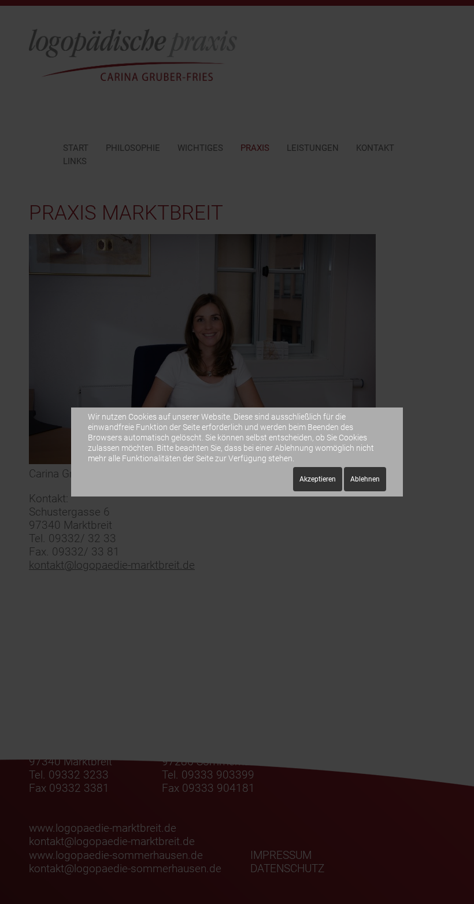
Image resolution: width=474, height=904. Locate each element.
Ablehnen (365, 479)
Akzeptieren (317, 479)
